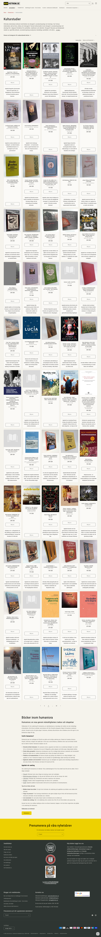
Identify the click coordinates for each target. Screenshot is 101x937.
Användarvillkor (50, 933)
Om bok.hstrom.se (8, 847)
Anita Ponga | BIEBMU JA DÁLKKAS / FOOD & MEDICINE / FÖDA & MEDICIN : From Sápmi (31, 391)
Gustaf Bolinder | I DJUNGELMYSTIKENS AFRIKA (50, 566)
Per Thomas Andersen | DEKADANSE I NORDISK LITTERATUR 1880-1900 (88, 127)
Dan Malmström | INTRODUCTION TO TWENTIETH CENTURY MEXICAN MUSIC (69, 457)
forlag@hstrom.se (53, 900)
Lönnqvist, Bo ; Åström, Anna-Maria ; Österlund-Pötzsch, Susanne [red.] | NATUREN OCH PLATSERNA (50, 622)
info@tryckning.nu (53, 898)
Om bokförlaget (7, 862)
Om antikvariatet (7, 860)
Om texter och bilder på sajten (10, 857)
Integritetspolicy (43, 933)
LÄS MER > (58, 30)
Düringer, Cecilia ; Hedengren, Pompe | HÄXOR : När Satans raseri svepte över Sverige (69, 345)
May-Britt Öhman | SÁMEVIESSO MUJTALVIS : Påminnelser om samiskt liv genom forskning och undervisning (50, 676)
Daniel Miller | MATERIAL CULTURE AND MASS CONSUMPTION (12, 236)
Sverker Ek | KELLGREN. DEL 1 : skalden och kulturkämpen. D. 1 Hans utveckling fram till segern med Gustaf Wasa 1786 (50, 182)
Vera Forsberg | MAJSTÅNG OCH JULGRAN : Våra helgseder (50, 288)
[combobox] (78, 3)
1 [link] (40, 705)
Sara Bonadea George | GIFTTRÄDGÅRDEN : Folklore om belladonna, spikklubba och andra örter (69, 70)
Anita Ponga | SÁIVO (69, 611)
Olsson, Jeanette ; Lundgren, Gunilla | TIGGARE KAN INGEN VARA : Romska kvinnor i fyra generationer (69, 510)
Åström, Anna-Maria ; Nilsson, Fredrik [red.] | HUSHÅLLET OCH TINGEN (88, 621)
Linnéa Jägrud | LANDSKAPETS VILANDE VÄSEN (88, 504)
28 (56, 705)
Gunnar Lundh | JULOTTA (69, 282)
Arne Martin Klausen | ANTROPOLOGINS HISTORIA (50, 343)
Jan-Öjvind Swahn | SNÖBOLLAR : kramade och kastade (12, 126)
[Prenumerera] (62, 834)
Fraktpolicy (56, 933)
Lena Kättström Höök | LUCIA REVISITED (31, 342)
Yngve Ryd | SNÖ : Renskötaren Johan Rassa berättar (12, 450)
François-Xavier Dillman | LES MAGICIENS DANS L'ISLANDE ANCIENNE (31, 459)
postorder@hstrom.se (53, 896)
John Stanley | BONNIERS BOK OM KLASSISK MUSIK (12, 566)
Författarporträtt (7, 898)
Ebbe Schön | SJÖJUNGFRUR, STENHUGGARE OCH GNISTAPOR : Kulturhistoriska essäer (31, 290)
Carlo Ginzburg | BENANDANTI (31, 125)
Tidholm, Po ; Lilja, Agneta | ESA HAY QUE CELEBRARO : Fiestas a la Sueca (31, 509)
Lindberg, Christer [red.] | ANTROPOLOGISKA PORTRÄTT (88, 673)
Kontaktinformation (63, 933)
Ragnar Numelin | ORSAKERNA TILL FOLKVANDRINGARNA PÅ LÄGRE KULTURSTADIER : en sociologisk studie (69, 127)
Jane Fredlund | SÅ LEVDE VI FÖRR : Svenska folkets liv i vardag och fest (88, 235)
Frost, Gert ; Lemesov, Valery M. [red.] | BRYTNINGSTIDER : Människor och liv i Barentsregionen (12, 344)
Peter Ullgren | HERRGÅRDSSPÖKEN (12, 288)
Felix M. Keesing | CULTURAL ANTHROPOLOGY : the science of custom (31, 181)
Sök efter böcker (7, 849)
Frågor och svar (7, 852)
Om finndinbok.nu (8, 867)
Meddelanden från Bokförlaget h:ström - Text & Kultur (16, 901)
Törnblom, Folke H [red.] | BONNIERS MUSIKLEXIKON (12, 617)
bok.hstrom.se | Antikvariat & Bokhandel (14, 933)
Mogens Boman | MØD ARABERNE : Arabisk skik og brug (31, 567)
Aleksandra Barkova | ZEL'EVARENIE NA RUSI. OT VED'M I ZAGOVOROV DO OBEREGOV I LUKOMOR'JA (31, 73)
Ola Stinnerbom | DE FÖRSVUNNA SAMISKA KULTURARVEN (12, 678)
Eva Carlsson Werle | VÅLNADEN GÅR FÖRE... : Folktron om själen (50, 236)
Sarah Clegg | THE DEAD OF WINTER (50, 515)
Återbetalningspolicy (34, 933)
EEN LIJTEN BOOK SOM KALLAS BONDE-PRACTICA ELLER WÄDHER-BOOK (12, 181)
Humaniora (26, 813)
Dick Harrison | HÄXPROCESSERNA (88, 460)
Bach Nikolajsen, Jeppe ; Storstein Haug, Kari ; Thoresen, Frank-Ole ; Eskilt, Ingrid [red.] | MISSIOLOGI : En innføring (69, 399)
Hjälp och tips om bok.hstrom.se (11, 906)
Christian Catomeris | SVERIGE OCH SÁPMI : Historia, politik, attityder (69, 674)
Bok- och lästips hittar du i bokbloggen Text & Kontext (16, 896)
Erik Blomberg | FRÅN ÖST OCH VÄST (69, 181)
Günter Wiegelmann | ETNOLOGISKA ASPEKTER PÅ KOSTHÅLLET (50, 127)
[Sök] (89, 3)
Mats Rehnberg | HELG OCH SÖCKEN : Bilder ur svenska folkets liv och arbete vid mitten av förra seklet (88, 344)
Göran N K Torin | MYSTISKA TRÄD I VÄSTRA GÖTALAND (50, 399)
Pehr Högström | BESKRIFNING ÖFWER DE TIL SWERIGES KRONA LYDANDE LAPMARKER (31, 236)
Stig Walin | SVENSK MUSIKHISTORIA (88, 566)
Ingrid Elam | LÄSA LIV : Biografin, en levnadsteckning (12, 73)
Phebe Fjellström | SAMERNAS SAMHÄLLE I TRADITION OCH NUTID (50, 457)
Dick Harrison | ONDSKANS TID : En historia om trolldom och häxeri (12, 516)
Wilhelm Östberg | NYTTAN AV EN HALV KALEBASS (69, 235)
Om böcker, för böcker (8, 903)
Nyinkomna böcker (8, 854)
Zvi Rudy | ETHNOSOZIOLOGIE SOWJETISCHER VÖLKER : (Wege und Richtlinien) (88, 289)
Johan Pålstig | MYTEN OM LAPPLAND (88, 181)
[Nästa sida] (60, 705)
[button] (12, 7)
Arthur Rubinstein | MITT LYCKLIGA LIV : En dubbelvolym (69, 566)
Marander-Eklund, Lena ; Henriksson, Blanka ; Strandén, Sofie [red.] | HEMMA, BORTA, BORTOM (31, 677)
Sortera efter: (78, 40)
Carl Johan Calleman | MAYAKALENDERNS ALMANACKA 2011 (31, 613)
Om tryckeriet (7, 865)
